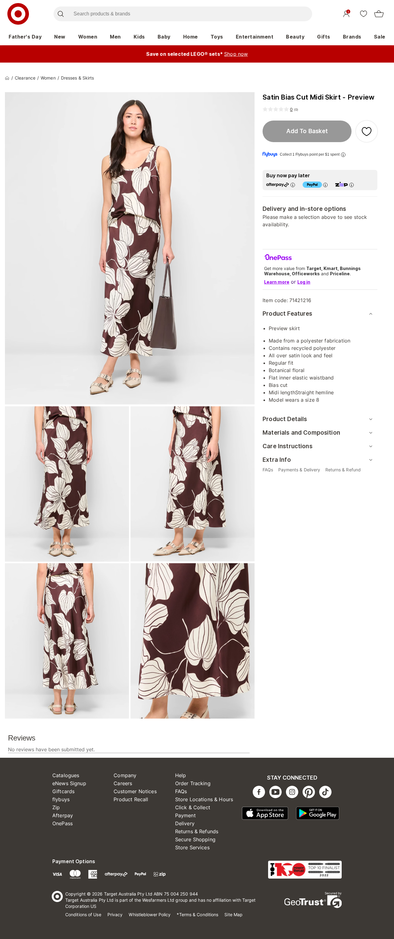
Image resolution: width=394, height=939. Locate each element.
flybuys (61, 799)
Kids (139, 37)
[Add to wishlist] (366, 131)
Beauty (295, 37)
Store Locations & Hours (204, 799)
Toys (217, 37)
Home (190, 37)
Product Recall (131, 799)
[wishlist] (363, 13)
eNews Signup (69, 783)
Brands (352, 37)
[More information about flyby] (343, 155)
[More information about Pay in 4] (325, 185)
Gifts (323, 37)
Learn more (276, 282)
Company (125, 775)
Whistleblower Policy (150, 914)
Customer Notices (135, 791)
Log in (303, 282)
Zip (56, 807)
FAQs (181, 791)
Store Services (192, 847)
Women (88, 37)
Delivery (185, 823)
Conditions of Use (83, 914)
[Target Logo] (18, 14)
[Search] (60, 13)
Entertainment (255, 37)
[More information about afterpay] (292, 185)
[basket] (379, 14)
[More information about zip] (351, 185)
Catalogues (65, 775)
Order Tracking (193, 783)
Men (115, 37)
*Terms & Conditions (197, 914)
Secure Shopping (195, 839)
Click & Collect (192, 807)
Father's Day (25, 37)
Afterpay (62, 815)
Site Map (233, 914)
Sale (379, 37)
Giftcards (63, 791)
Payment (185, 815)
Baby (164, 37)
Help (180, 775)
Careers (123, 783)
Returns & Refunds (197, 831)
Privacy (115, 914)
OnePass (62, 823)
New (60, 37)
